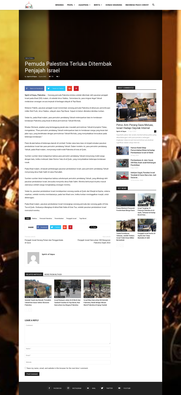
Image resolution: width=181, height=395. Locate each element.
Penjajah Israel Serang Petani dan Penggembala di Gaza (44, 241)
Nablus (34, 218)
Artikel (119, 205)
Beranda (59, 5)
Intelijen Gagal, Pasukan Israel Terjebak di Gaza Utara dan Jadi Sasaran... (143, 175)
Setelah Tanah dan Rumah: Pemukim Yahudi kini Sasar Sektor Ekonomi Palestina (38, 302)
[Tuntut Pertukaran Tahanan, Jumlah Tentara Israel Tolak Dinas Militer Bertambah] (125, 225)
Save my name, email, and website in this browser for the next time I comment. (57, 368)
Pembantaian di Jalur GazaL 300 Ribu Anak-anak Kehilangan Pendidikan (143, 162)
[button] (153, 3)
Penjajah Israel (71, 218)
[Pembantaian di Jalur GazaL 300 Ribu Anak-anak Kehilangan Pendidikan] (122, 163)
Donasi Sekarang (114, 5)
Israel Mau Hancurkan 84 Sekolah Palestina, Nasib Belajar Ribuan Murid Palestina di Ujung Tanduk (96, 302)
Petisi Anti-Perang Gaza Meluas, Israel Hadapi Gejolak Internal (134, 126)
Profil (70, 5)
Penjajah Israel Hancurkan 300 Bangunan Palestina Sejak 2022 (94, 241)
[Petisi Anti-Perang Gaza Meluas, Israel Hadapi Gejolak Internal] (136, 107)
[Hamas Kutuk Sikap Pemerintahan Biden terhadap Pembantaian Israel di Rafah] (122, 150)
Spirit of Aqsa (32, 76)
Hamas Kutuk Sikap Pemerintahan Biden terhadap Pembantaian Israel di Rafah (143, 150)
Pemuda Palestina (46, 218)
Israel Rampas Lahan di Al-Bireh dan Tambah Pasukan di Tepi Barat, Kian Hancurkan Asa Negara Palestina (67, 302)
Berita (97, 5)
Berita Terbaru (29, 58)
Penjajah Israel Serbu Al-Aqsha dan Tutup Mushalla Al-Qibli (147, 235)
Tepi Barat (82, 218)
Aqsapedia (83, 5)
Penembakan (59, 218)
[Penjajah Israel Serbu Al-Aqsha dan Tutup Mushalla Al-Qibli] (147, 225)
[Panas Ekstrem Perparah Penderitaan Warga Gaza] (125, 199)
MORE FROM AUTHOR (53, 274)
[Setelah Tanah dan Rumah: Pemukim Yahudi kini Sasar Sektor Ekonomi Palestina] (38, 289)
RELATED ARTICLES (34, 274)
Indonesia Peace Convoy (137, 5)
